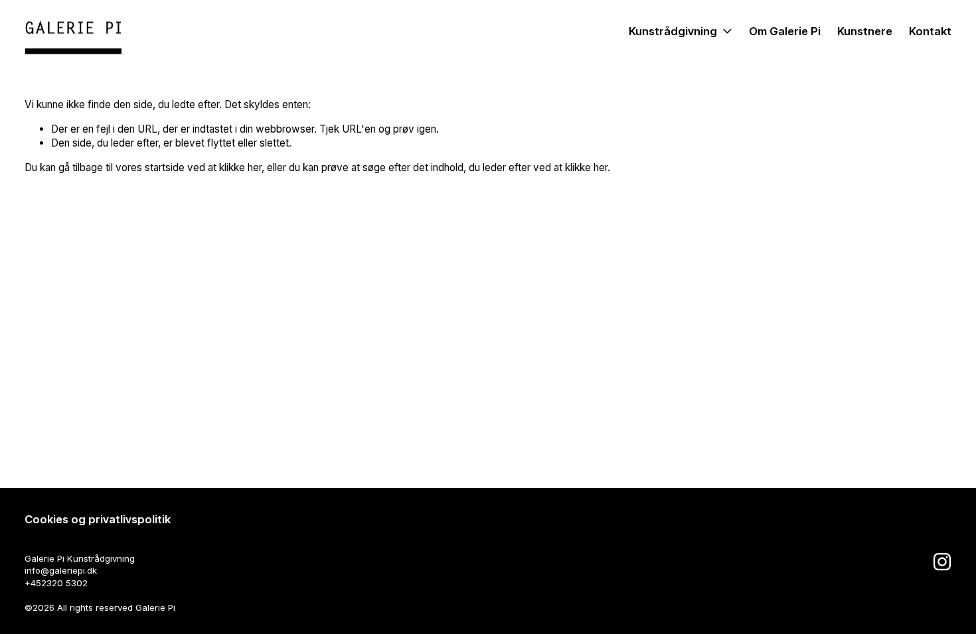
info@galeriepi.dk (61, 570)
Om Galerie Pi (785, 31)
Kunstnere (864, 31)
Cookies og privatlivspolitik (98, 519)
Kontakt (930, 31)
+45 (33, 583)
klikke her (240, 167)
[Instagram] (942, 561)
